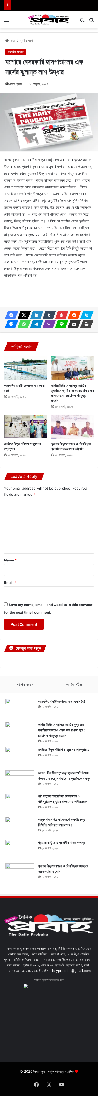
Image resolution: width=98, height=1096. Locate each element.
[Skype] (85, 315)
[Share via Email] (72, 324)
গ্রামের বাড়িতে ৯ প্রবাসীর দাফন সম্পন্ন (61, 842)
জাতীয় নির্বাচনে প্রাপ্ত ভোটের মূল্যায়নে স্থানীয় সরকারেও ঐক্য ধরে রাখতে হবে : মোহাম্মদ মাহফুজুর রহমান (61, 730)
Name (10, 560)
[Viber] (47, 324)
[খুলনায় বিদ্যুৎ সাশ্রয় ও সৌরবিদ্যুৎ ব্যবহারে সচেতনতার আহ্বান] (72, 427)
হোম (12, 40)
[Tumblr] (47, 315)
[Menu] (6, 21)
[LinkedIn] (35, 315)
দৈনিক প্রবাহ (15, 84)
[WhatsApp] (22, 324)
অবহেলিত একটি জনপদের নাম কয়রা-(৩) (61, 701)
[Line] (60, 324)
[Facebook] (10, 315)
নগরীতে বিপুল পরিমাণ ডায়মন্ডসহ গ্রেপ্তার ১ (63, 749)
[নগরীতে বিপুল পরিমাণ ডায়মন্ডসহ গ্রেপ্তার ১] (25, 427)
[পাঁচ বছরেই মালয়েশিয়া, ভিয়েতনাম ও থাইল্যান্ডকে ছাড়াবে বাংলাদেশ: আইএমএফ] (19, 803)
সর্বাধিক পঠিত (73, 684)
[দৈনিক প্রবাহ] (49, 19)
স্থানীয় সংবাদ (26, 40)
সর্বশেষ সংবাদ (24, 684)
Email (10, 582)
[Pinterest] (60, 315)
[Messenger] (10, 324)
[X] (22, 315)
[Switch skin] (82, 21)
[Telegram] (35, 324)
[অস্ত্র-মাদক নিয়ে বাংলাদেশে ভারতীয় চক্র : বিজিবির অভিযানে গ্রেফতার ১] (19, 826)
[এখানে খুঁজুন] (91, 21)
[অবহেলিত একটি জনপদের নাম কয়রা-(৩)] (25, 368)
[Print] (85, 324)
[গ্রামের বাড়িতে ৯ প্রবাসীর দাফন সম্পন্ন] (19, 850)
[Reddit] (72, 315)
